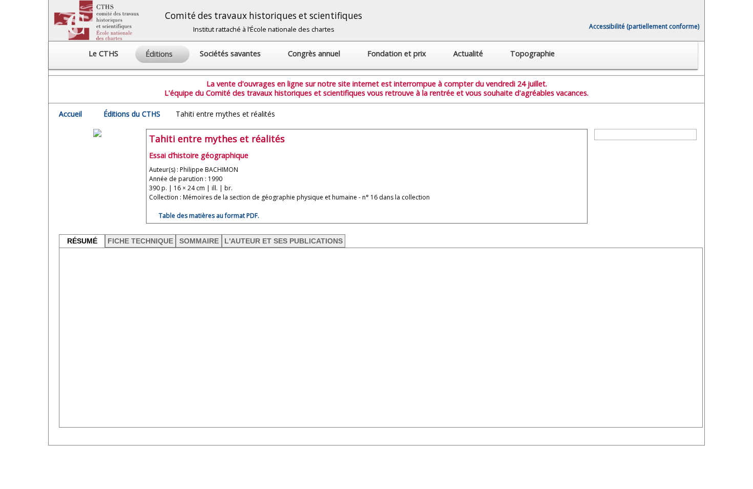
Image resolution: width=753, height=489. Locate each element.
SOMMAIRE (199, 241)
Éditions (160, 54)
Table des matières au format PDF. (208, 215)
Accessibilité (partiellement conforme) (644, 26)
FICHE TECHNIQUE (140, 241)
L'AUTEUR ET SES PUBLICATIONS (283, 241)
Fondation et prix (397, 53)
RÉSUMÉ (82, 241)
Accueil (70, 114)
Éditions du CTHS (131, 114)
